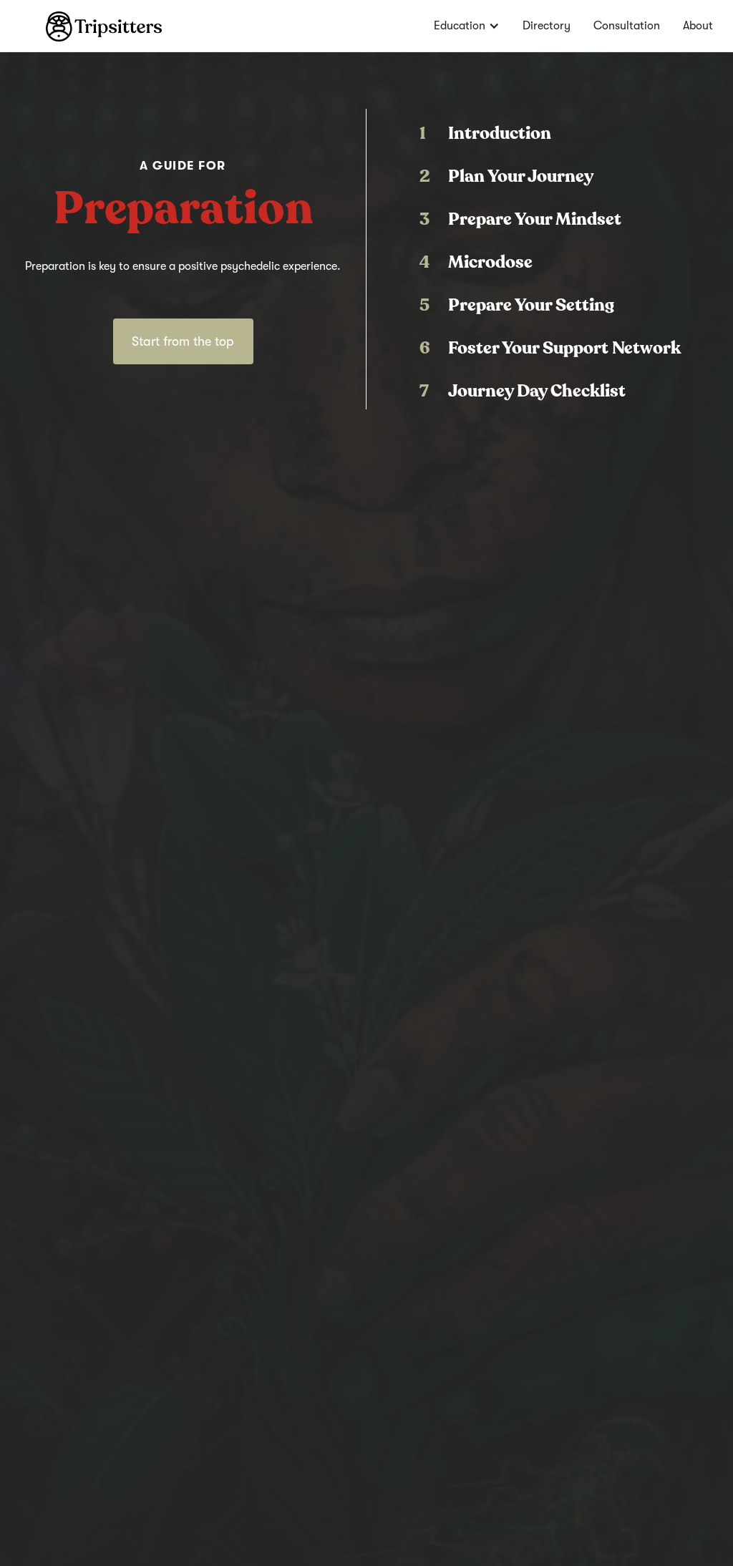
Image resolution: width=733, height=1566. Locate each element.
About (698, 25)
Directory (547, 25)
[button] (466, 26)
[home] (81, 21)
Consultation (626, 25)
